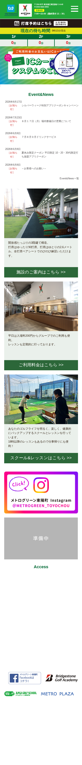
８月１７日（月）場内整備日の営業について (46, 121)
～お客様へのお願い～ (34, 168)
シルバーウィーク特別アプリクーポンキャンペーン (50, 105)
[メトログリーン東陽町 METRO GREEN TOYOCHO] (25, 10)
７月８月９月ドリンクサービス (39, 136)
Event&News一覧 (69, 178)
